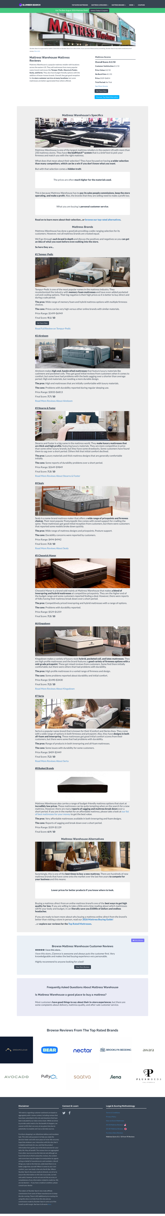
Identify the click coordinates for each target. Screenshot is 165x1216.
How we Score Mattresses (115, 1121)
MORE (131, 5)
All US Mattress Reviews (115, 1125)
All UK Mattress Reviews (115, 1129)
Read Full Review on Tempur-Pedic (53, 328)
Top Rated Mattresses (79, 923)
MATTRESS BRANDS (118, 5)
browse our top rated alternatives (103, 219)
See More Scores (101, 86)
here (49, 1204)
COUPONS (141, 5)
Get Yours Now (101, 91)
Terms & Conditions (113, 1113)
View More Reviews (82, 967)
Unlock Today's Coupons (99, 10)
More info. (37, 51)
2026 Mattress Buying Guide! (97, 919)
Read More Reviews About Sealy (52, 548)
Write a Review (138, 940)
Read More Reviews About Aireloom (54, 400)
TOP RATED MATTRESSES (80, 5)
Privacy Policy (111, 1117)
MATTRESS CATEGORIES (99, 5)
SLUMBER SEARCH (31, 5)
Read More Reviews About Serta (52, 761)
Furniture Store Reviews (114, 1133)
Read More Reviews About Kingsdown (55, 688)
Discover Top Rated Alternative (107, 97)
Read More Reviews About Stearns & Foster (57, 475)
